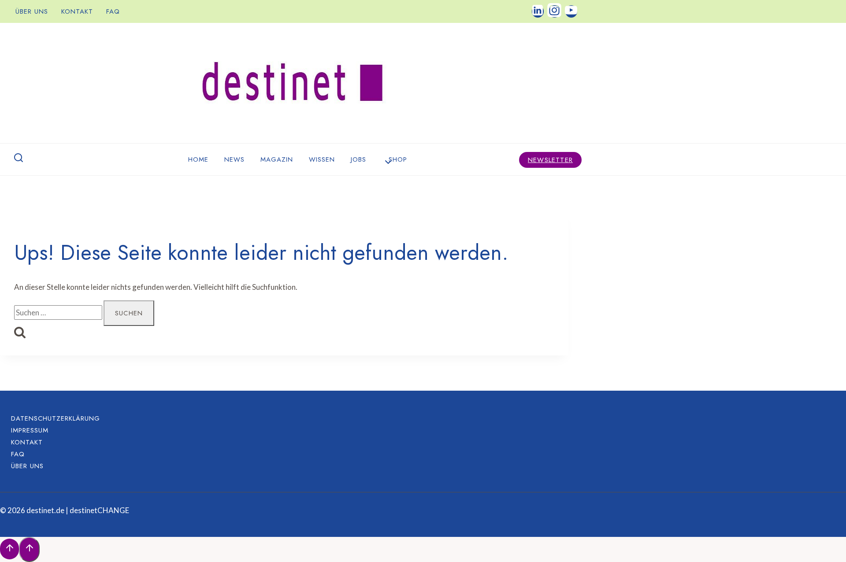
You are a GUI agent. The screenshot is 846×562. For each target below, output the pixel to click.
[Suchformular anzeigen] (18, 159)
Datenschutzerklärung (55, 418)
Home (198, 159)
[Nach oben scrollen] (9, 549)
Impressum (29, 430)
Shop (398, 159)
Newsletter (550, 160)
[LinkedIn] (538, 11)
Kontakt (77, 11)
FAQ (113, 11)
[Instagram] (554, 11)
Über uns (31, 11)
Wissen (322, 159)
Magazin (276, 159)
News (234, 159)
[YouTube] (571, 11)
